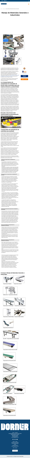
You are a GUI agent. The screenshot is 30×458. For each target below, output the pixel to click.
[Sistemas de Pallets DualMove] (8, 389)
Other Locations (15, 447)
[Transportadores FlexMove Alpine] (8, 301)
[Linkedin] (15, 439)
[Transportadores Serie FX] (19, 279)
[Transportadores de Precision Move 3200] (9, 411)
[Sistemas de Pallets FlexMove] (19, 312)
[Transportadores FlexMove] (8, 279)
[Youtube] (17, 439)
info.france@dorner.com (15, 446)
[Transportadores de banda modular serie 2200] (10, 345)
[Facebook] (13, 439)
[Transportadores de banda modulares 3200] (9, 400)
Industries (4, 8)
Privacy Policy (21, 456)
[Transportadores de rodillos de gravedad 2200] (10, 367)
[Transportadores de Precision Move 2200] (9, 356)
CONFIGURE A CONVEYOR (24, 76)
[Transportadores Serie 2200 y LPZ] (8, 323)
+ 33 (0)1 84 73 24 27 (15, 445)
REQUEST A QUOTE (24, 79)
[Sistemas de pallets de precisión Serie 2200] (9, 378)
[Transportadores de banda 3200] (19, 389)
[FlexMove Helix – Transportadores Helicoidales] (10, 290)
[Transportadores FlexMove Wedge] (8, 312)
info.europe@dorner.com (15, 437)
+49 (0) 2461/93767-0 (15, 436)
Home (1, 8)
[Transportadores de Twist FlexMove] (20, 301)
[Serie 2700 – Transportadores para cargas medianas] (11, 334)
